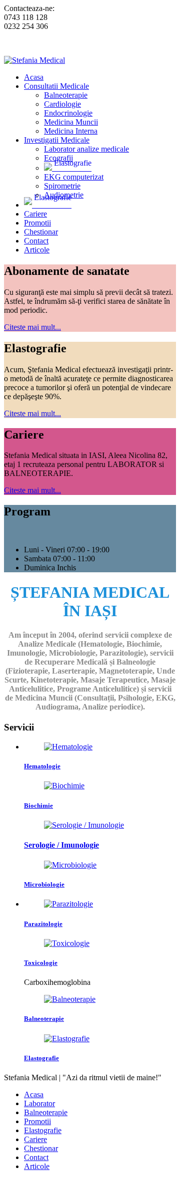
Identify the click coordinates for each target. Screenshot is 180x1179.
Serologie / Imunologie (61, 845)
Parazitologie (43, 924)
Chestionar (41, 1148)
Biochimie (38, 805)
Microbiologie (44, 884)
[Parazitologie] (68, 904)
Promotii (37, 1121)
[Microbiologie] (70, 865)
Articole (37, 1166)
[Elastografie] (67, 1038)
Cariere (35, 1139)
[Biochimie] (64, 785)
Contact (36, 1157)
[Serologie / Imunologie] (84, 825)
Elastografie (41, 1058)
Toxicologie (41, 962)
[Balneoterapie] (70, 999)
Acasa (34, 1094)
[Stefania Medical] (34, 60)
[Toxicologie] (67, 943)
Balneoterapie (44, 1018)
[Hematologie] (68, 746)
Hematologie (42, 766)
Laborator (39, 1103)
